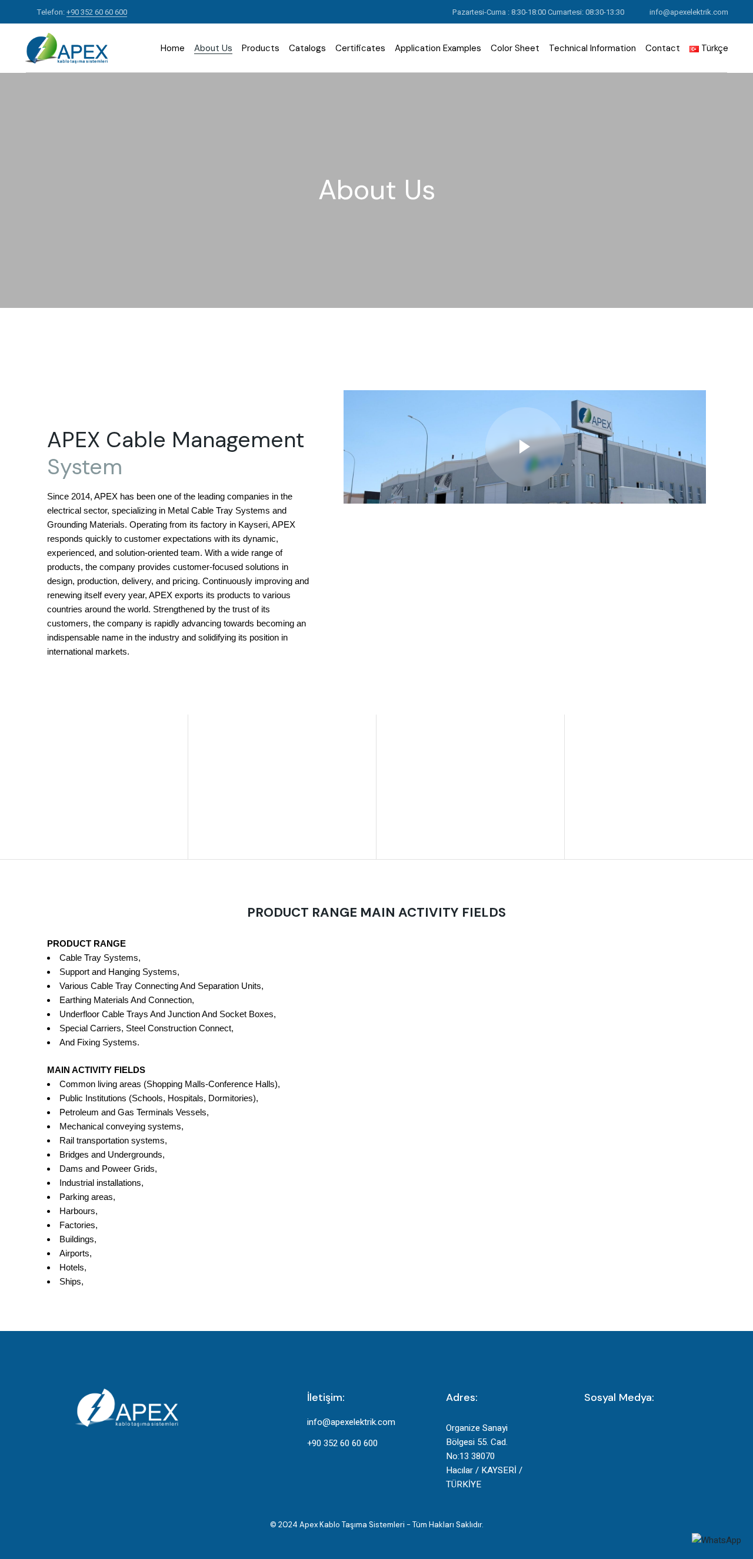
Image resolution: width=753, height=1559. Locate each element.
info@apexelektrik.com (688, 12)
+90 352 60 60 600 (96, 12)
